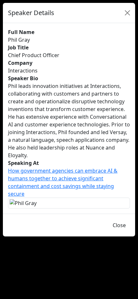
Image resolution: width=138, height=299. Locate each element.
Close (119, 225)
